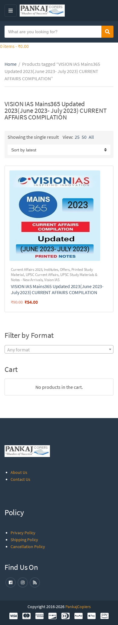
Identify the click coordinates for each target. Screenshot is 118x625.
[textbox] (59, 349)
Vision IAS (52, 279)
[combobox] (59, 349)
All (91, 137)
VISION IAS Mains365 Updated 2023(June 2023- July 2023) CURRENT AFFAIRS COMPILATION (57, 289)
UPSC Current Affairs (42, 274)
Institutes (51, 269)
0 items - (14, 46)
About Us (19, 472)
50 (84, 137)
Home (11, 64)
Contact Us (20, 479)
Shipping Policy (24, 539)
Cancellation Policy (28, 546)
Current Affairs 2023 (26, 269)
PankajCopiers (78, 606)
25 (77, 137)
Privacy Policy (23, 532)
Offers (65, 269)
